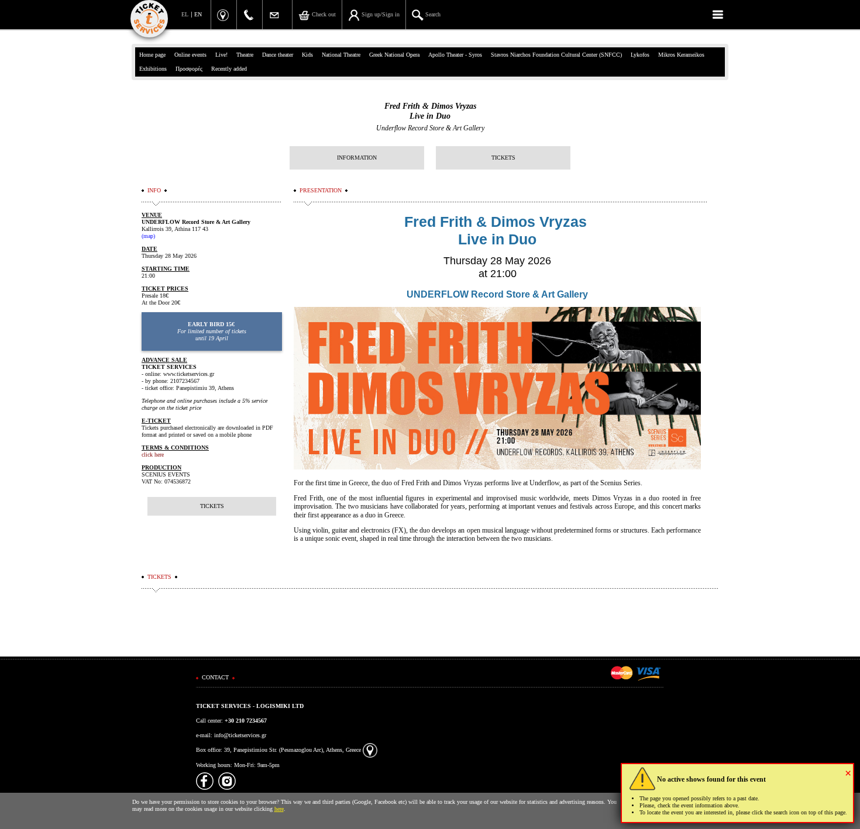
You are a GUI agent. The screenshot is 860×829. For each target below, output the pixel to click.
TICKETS (503, 157)
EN (198, 14)
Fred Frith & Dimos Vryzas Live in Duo (430, 111)
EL (184, 14)
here (279, 809)
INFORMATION (357, 157)
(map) (148, 236)
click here (153, 454)
